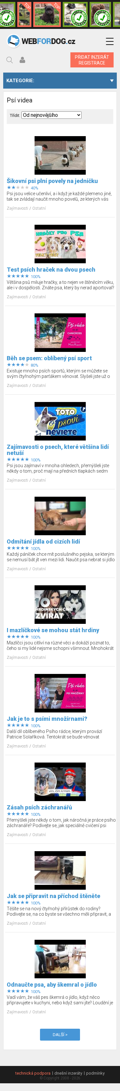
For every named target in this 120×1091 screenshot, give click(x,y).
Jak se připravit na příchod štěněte (53, 896)
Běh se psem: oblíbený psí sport (49, 358)
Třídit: (15, 115)
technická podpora (33, 1073)
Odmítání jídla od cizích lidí (43, 541)
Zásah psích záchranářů (39, 807)
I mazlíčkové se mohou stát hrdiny (53, 630)
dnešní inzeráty (68, 1073)
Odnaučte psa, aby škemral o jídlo (52, 985)
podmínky (95, 1073)
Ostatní (39, 208)
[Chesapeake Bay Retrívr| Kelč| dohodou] (100, 14)
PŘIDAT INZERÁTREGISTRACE (92, 60)
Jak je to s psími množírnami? (47, 719)
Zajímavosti (18, 208)
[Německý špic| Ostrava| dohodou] (47, 14)
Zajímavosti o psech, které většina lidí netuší (58, 450)
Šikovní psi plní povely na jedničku (52, 181)
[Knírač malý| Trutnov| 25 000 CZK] (24, 14)
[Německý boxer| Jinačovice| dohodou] (75, 14)
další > (60, 1034)
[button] (110, 41)
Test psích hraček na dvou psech (51, 269)
